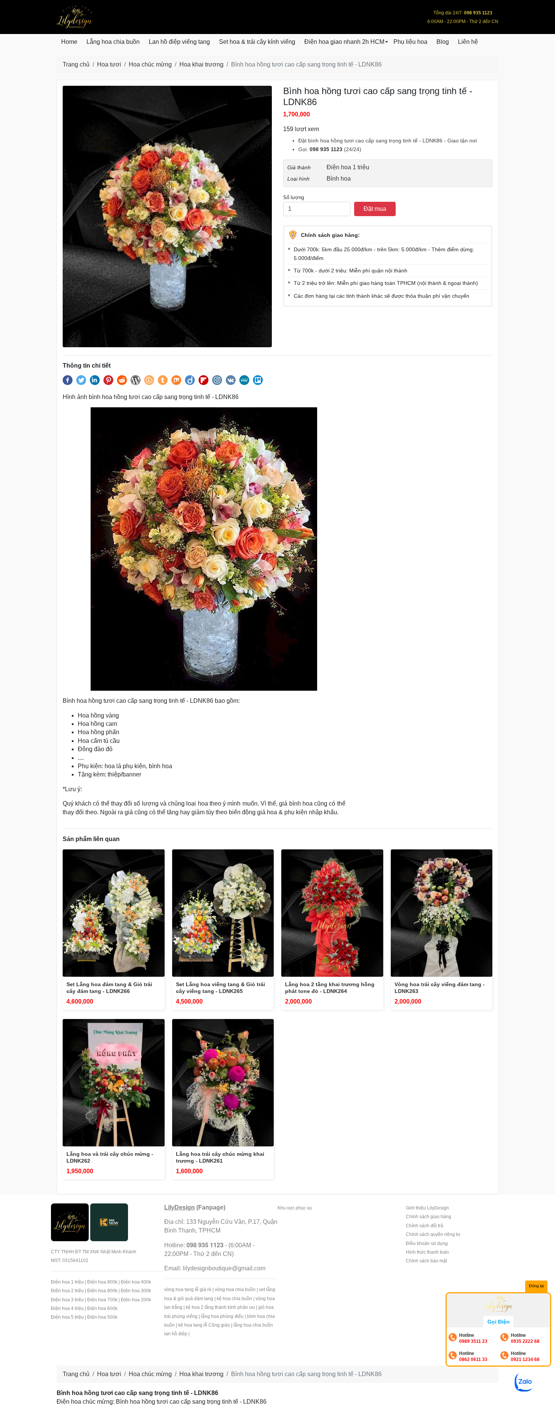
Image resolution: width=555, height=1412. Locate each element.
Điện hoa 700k (102, 1299)
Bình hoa (339, 178)
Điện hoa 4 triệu (67, 1308)
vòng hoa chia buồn (235, 1289)
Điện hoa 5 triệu (67, 1317)
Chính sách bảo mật (426, 1261)
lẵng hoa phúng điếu (222, 1316)
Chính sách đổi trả (424, 1225)
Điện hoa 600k (102, 1308)
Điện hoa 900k (102, 1282)
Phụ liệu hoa (410, 42)
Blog (442, 42)
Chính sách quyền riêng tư (433, 1234)
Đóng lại (536, 1286)
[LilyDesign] (70, 1222)
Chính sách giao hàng (428, 1216)
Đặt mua (375, 209)
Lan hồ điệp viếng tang (179, 42)
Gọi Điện (498, 1322)
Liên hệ (468, 42)
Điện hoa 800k (102, 1290)
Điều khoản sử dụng (427, 1243)
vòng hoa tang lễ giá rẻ (187, 1289)
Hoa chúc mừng (150, 64)
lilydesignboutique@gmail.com (224, 1268)
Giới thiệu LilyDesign (427, 1208)
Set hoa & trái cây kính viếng (257, 42)
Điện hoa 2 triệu (67, 1290)
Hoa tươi (109, 64)
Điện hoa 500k (102, 1317)
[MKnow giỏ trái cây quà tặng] (109, 1222)
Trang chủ (76, 64)
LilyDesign (179, 1207)
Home (69, 42)
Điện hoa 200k (136, 1299)
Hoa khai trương (201, 64)
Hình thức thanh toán (427, 1252)
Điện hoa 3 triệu (67, 1299)
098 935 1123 (326, 149)
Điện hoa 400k (136, 1282)
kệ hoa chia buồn (234, 1298)
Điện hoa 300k (136, 1290)
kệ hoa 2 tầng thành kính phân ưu (220, 1307)
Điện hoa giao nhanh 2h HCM (344, 42)
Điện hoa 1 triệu (348, 167)
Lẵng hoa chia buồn (113, 42)
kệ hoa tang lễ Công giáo (204, 1325)
